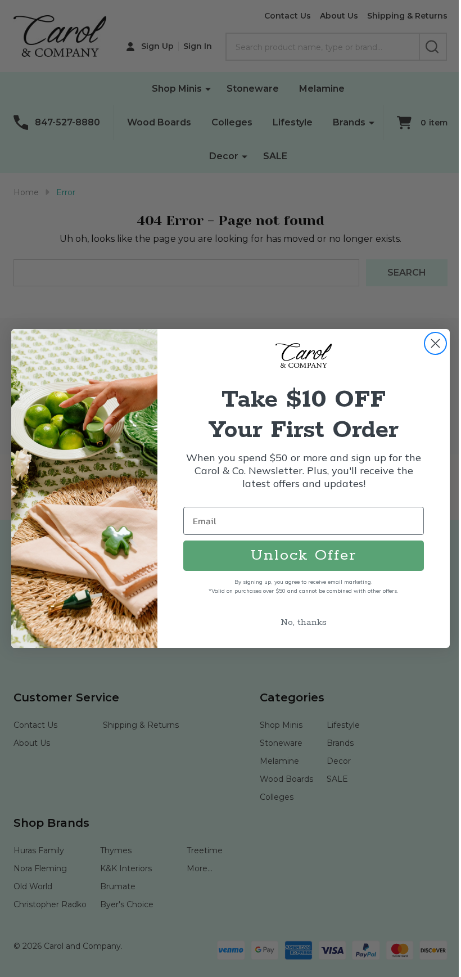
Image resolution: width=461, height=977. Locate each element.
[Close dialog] (435, 343)
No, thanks (304, 622)
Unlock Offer (303, 555)
